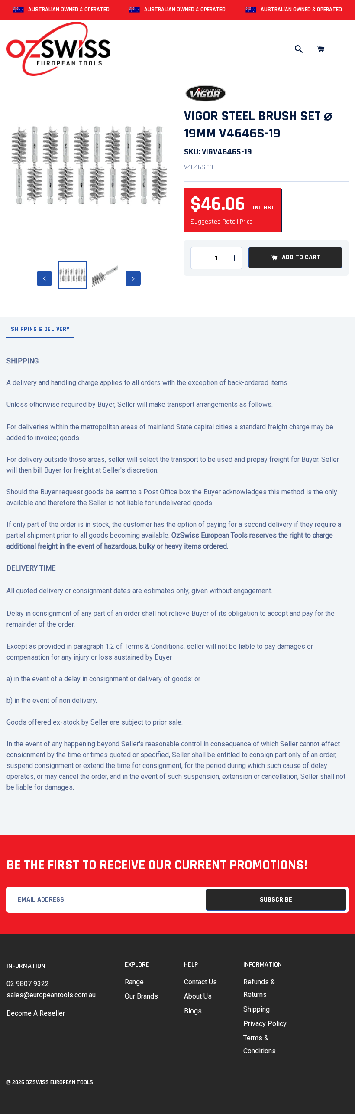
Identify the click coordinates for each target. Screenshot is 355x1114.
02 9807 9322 (27, 984)
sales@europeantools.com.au (51, 995)
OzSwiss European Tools (59, 1082)
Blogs (193, 1011)
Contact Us (200, 982)
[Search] (299, 49)
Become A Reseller (35, 1013)
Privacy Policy (265, 1023)
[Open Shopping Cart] (320, 49)
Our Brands (141, 996)
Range (134, 982)
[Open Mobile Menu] (340, 49)
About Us (198, 996)
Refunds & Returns (259, 988)
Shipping (256, 1009)
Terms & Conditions (259, 1044)
